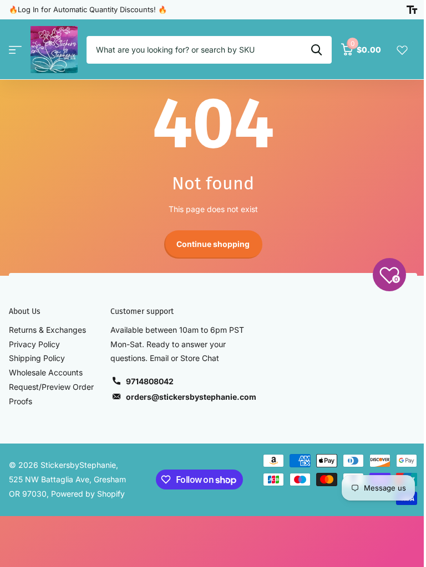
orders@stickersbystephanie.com (191, 396)
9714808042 (150, 381)
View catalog (15, 49)
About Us (24, 311)
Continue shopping (213, 244)
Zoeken (316, 50)
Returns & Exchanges (47, 329)
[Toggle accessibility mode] (412, 10)
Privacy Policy (34, 344)
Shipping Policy (37, 358)
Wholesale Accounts (46, 372)
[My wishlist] (402, 50)
